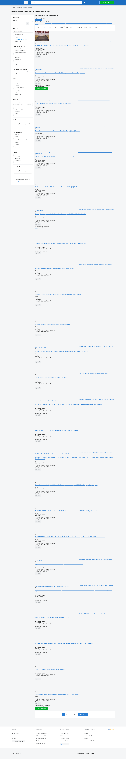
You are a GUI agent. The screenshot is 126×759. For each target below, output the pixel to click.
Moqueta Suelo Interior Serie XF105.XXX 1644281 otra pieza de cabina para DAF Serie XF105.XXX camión (64, 643)
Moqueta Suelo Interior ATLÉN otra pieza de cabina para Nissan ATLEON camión (57, 694)
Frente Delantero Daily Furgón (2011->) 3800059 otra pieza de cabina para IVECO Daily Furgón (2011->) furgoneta (66, 485)
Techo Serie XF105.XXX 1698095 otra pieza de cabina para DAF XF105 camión (56, 430)
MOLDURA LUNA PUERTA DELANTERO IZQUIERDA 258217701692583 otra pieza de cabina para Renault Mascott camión (68, 404)
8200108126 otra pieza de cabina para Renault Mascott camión (52, 377)
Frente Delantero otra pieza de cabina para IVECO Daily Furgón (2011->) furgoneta (57, 131)
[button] (36, 56)
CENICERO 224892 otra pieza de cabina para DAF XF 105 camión (53, 103)
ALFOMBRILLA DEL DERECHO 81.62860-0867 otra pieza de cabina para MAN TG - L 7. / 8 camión (62, 45)
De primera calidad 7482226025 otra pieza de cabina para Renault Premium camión (58, 294)
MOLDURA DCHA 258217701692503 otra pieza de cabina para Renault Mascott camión (59, 157)
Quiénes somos (15, 733)
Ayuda (13, 735)
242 (74, 714)
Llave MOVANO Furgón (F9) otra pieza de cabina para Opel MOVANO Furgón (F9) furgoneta (60, 243)
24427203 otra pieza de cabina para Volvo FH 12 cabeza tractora (52, 324)
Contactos (14, 738)
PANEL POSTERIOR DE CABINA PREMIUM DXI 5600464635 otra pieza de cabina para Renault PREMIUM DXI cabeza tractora (70, 537)
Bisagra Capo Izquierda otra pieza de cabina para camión (50, 669)
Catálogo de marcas (40, 743)
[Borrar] (32, 21)
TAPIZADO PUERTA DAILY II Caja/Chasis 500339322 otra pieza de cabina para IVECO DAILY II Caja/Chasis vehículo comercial (70, 511)
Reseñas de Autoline (40, 740)
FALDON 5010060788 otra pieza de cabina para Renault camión (52, 617)
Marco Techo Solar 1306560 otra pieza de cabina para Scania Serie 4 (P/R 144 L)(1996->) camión (61, 351)
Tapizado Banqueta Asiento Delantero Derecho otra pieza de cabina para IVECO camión (59, 564)
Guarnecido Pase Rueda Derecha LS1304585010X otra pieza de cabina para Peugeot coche (60, 73)
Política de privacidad (41, 735)
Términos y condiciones (41, 733)
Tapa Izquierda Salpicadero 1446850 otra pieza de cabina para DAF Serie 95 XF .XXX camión (60, 214)
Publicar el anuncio (41, 88)
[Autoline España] (17, 2)
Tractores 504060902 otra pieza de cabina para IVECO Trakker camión (54, 268)
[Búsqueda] (32, 3)
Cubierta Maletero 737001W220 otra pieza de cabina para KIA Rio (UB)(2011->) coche (58, 187)
